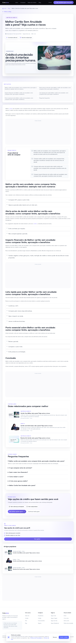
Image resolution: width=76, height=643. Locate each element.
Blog (40, 2)
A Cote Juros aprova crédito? (18, 481)
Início (17, 2)
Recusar (55, 637)
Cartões (39, 618)
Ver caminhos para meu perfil (64, 2)
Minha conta (66, 620)
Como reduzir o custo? (16, 476)
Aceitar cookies (64, 637)
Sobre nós (27, 615)
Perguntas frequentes (44, 98)
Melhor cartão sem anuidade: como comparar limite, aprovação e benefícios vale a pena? (36, 461)
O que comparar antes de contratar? (20, 468)
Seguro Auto (53, 615)
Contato (26, 618)
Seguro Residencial (55, 623)
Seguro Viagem (54, 618)
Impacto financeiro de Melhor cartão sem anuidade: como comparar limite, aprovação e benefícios (19, 93)
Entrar (50, 2)
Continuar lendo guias (33, 511)
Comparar (22, 2)
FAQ (26, 620)
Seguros (39, 623)
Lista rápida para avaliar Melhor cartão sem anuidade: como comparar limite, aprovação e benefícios (53, 93)
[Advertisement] (38, 132)
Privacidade (71, 636)
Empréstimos (40, 615)
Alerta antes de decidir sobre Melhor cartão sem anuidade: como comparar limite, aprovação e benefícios (55, 88)
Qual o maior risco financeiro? (18, 472)
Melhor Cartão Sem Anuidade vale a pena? (22, 485)
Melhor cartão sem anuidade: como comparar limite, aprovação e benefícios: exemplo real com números (21, 88)
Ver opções (37, 539)
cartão (10, 108)
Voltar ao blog (7, 11)
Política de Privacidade (36, 638)
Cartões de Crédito (11, 17)
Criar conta (66, 618)
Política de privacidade (68, 623)
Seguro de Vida (54, 620)
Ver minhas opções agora (16, 511)
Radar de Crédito (32, 2)
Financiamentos (41, 620)
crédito (35, 223)
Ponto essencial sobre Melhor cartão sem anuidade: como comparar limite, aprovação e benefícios (19, 98)
